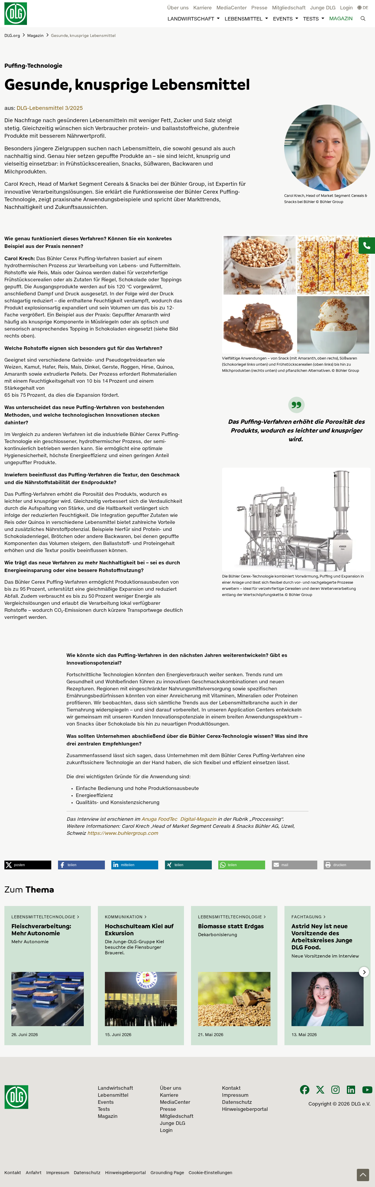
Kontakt (12, 1173)
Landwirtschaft (191, 19)
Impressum (57, 1173)
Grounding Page (167, 1173)
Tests (311, 19)
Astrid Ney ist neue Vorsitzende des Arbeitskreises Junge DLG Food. (322, 936)
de (365, 8)
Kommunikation (124, 917)
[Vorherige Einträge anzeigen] (11, 972)
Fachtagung (307, 917)
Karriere (202, 8)
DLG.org (12, 35)
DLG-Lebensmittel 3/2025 (50, 108)
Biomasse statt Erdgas (231, 926)
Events (283, 19)
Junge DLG (322, 8)
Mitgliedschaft (289, 8)
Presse (259, 8)
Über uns (178, 8)
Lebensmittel (243, 19)
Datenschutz (87, 1173)
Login (346, 8)
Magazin (341, 18)
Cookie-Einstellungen (210, 1173)
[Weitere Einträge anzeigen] (364, 972)
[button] (27, 865)
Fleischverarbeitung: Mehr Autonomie (41, 929)
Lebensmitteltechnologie (44, 917)
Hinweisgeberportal (125, 1173)
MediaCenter (232, 8)
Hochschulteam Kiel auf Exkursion (139, 929)
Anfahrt (34, 1173)
